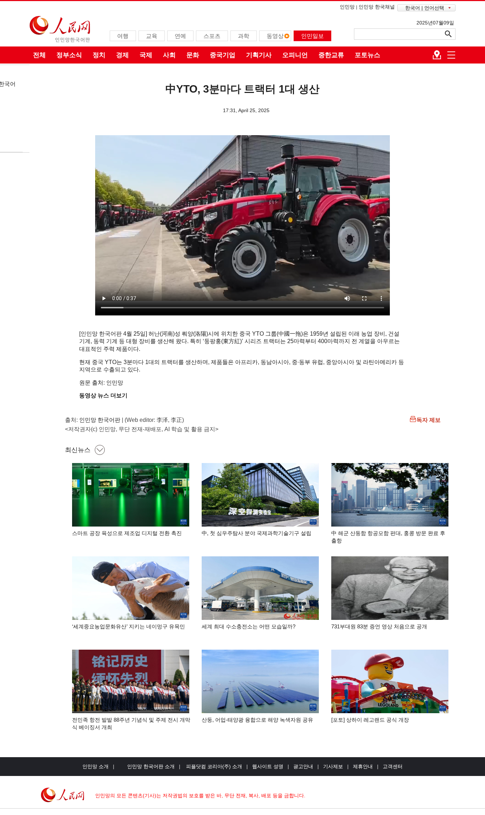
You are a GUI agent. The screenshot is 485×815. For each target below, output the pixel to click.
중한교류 (331, 55)
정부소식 (69, 55)
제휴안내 (363, 766)
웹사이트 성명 (267, 766)
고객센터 (393, 766)
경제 (122, 55)
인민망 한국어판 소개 (151, 766)
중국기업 (222, 55)
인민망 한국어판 (99, 420)
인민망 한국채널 (377, 7)
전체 (39, 55)
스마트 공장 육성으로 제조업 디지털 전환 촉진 (127, 533)
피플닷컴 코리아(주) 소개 (213, 766)
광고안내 (303, 766)
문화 (192, 55)
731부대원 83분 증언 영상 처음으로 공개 (379, 626)
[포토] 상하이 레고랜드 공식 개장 (370, 720)
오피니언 (295, 55)
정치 (99, 55)
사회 (169, 55)
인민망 (347, 7)
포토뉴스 (367, 55)
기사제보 (333, 766)
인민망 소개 (95, 766)
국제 (146, 55)
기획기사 (259, 55)
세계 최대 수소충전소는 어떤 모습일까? (248, 626)
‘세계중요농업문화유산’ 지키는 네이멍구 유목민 (128, 626)
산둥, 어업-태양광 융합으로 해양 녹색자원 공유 (257, 720)
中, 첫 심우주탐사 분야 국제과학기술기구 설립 (256, 533)
